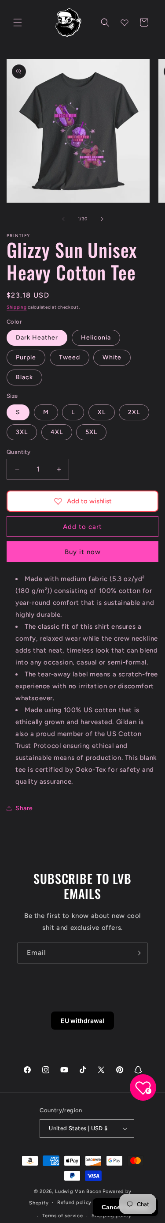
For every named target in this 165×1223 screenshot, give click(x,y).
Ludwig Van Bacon (78, 1191)
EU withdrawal (82, 1020)
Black (24, 377)
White (112, 357)
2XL (134, 412)
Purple (26, 357)
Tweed (69, 357)
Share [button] (24, 808)
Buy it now (83, 552)
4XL (57, 432)
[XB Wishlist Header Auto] (124, 22)
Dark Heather (37, 337)
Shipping (17, 307)
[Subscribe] (137, 953)
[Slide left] (63, 219)
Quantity (18, 452)
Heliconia (96, 337)
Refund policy (74, 1202)
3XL (22, 432)
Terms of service (62, 1216)
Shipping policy (112, 1216)
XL (102, 412)
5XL (91, 432)
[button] (17, 22)
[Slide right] (102, 219)
